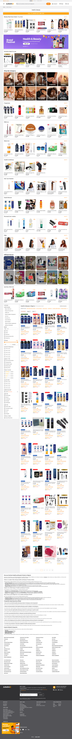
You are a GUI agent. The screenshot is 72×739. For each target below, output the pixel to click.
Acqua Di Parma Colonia (8, 642)
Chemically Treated (9, 408)
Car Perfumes (6, 645)
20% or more (8, 354)
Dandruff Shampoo (23, 671)
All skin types (8, 395)
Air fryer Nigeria (39, 308)
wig (4, 647)
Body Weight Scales (8, 633)
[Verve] (28, 730)
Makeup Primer (22, 663)
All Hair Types (8, 406)
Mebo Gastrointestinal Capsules (25, 652)
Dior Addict (54, 637)
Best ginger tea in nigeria (31, 308)
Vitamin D (5, 650)
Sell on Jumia (38, 703)
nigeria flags (45, 308)
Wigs (37, 645)
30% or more (8, 352)
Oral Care (6, 316)
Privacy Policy (45, 689)
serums (17, 590)
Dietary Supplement (55, 655)
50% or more (8, 348)
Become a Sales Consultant (40, 705)
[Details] (17, 392)
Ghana (54, 704)
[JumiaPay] (35, 1)
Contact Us (5, 705)
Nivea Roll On (22, 661)
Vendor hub (38, 704)
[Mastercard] (23, 730)
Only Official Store (9, 417)
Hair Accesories (22, 645)
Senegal (59, 704)
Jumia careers (22, 704)
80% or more (8, 381)
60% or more (8, 383)
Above (7, 330)
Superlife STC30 (39, 652)
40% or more (8, 350)
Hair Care (6, 630)
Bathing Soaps (8, 365)
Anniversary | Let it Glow (24, 637)
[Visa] (26, 730)
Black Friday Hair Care (24, 640)
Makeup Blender (55, 666)
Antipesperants (8, 362)
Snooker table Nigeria (56, 308)
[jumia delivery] (40, 1)
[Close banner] (19, 724)
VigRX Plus (54, 650)
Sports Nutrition (7, 321)
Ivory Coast (55, 705)
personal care (23, 592)
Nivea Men (22, 666)
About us (21, 703)
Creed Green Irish (39, 642)
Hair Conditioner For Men (24, 668)
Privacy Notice (22, 713)
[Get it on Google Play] (60, 689)
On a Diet (5, 655)
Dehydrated (8, 402)
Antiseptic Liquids (9, 364)
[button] (31, 324)
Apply (17, 340)
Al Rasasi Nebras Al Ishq (24, 642)
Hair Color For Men (39, 668)
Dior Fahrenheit (55, 640)
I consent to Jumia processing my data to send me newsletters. (31, 692)
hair (4, 640)
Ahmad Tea (8, 338)
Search (48, 3)
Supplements (6, 653)
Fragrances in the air (39, 637)
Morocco (59, 703)
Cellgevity (54, 652)
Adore (7, 332)
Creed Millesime (55, 642)
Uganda (59, 705)
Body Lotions (8, 367)
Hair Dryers (6, 673)
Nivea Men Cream (7, 661)
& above (11, 371)
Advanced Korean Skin (10, 336)
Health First (38, 650)
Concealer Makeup (39, 671)
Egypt (54, 703)
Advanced (7, 334)
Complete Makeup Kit (55, 671)
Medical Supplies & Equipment (10, 314)
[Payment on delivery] (20, 730)
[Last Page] (52, 570)
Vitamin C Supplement (24, 655)
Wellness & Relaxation (9, 325)
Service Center (5, 709)
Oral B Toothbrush (7, 666)
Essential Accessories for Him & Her (26, 647)
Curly (7, 411)
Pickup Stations (5, 717)
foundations (36, 591)
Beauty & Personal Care (9, 310)
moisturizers (13, 590)
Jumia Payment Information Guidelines (26, 707)
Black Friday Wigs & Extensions (57, 645)
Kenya (54, 706)
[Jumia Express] (8, 391)
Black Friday (22, 710)
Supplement (54, 653)
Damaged (7, 400)
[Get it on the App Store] (55, 689)
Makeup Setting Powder (8, 663)
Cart (68, 3)
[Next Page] (50, 570)
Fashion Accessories (39, 647)
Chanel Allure (38, 640)
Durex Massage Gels (7, 671)
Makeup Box (38, 666)
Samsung (21, 732)
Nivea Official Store (23, 673)
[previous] (5, 26)
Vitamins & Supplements (40, 655)
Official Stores (22, 708)
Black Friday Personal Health (9, 637)
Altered (7, 397)
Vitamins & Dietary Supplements (10, 323)
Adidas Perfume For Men (56, 647)
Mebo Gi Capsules (7, 652)
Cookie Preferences (23, 715)
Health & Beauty (7, 307)
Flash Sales (21, 709)
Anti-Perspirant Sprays (10, 360)
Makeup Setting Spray (56, 661)
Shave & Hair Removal (9, 631)
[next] (67, 26)
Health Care (7, 312)
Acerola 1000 (38, 653)
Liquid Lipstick (6, 668)
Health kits (50, 308)
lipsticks (40, 591)
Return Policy (5, 716)
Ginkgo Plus (22, 650)
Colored (7, 410)
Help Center (5, 704)
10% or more (8, 356)
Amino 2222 (22, 653)
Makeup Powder (39, 663)
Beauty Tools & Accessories (9, 632)
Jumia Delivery (5, 718)
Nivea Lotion (38, 661)
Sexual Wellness (8, 319)
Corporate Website (23, 705)
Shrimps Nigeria (63, 308)
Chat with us (5, 703)
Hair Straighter (54, 663)
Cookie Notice (23, 690)
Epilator (53, 668)
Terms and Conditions (23, 706)
